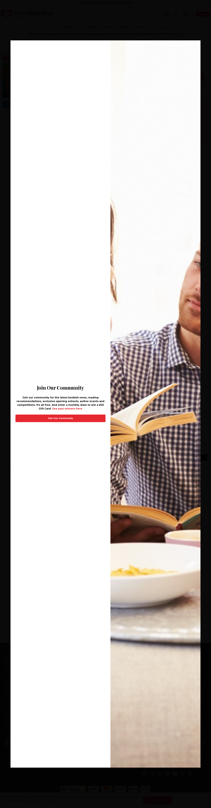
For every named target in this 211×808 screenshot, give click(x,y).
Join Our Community (60, 418)
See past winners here (67, 408)
